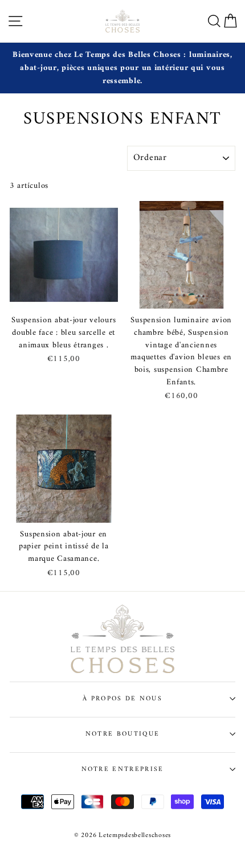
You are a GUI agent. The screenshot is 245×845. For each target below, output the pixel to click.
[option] (122, 68)
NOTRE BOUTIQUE (122, 734)
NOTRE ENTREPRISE (122, 769)
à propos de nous (122, 698)
